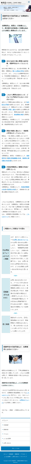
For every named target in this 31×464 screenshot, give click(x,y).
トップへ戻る (16, 448)
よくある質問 (7, 438)
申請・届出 (12, 109)
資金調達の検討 (19, 114)
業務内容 (6, 429)
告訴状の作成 (11, 189)
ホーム (5, 454)
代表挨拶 (6, 425)
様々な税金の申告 (18, 71)
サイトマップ (24, 456)
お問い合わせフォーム (21, 240)
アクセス (6, 434)
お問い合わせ (7, 443)
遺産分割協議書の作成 (14, 158)
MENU (29, 2)
